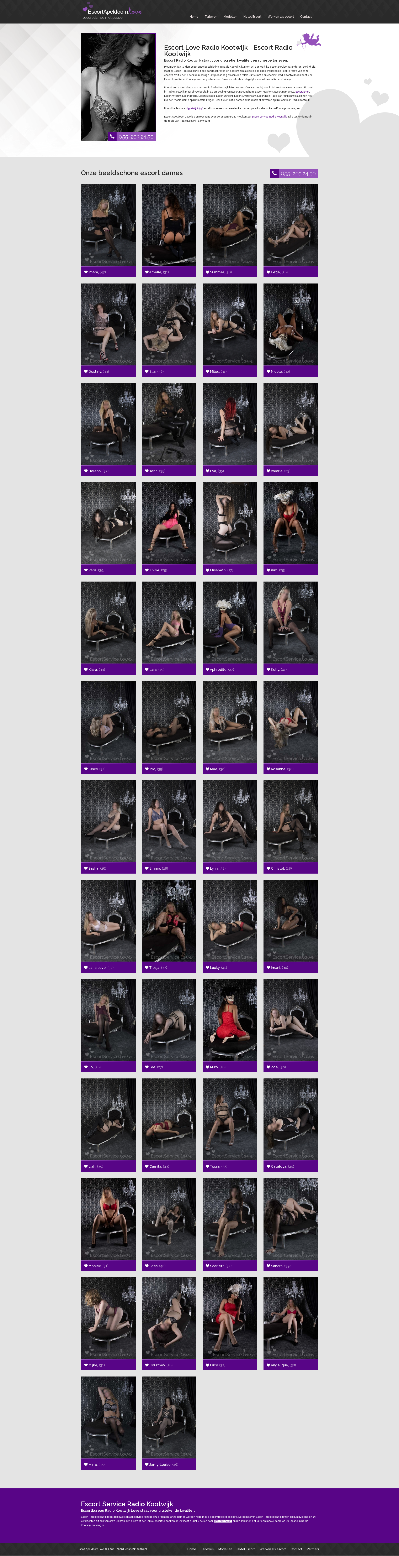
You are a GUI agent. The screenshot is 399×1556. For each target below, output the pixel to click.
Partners (313, 1549)
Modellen (230, 16)
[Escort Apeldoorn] (112, 10)
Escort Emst (302, 91)
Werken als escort (281, 16)
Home (194, 16)
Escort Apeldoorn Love (91, 1549)
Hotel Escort (252, 16)
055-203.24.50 (136, 136)
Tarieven (211, 16)
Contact (306, 16)
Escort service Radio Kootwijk (269, 116)
